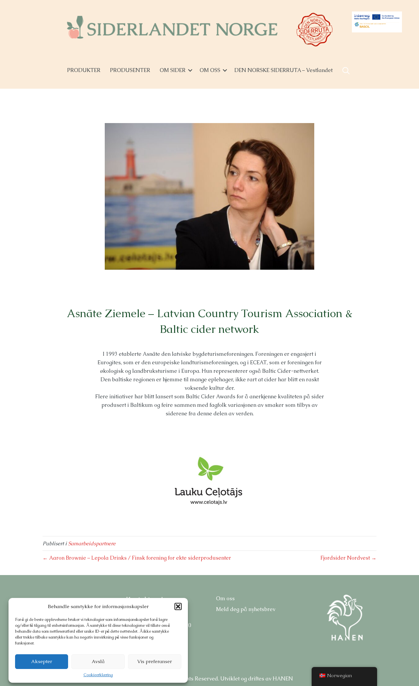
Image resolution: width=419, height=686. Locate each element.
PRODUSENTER (130, 70)
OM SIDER (173, 70)
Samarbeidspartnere (92, 543)
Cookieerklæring (98, 674)
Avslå (98, 661)
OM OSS (210, 70)
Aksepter (41, 661)
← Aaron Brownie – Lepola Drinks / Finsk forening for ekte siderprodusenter (137, 557)
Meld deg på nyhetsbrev (245, 609)
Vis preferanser (154, 661)
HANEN (283, 678)
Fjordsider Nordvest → (348, 557)
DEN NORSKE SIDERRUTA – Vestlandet (283, 70)
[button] (178, 606)
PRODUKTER (83, 70)
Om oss (225, 598)
